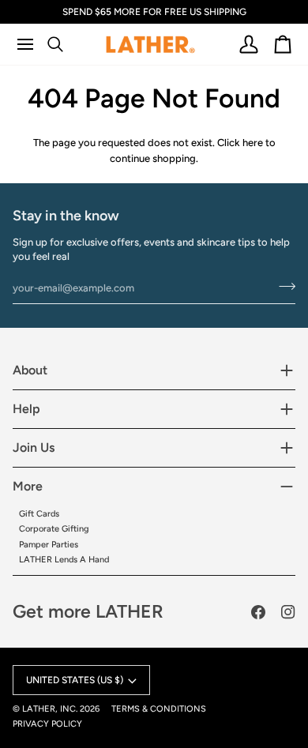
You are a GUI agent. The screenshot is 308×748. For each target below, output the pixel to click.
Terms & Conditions (158, 709)
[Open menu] (31, 44)
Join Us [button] (33, 447)
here (252, 142)
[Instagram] (288, 612)
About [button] (30, 370)
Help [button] (26, 408)
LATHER (38, 709)
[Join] (282, 286)
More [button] (28, 486)
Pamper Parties (48, 544)
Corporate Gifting (54, 529)
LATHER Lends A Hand (64, 559)
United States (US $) (74, 680)
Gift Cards (39, 514)
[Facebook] (258, 612)
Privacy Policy (47, 724)
